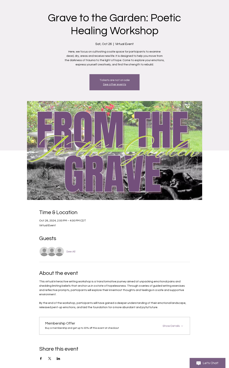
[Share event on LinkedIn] (58, 358)
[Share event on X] (49, 358)
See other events (114, 84)
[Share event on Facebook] (41, 358)
